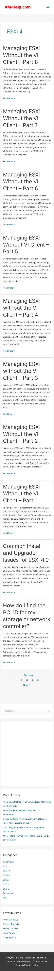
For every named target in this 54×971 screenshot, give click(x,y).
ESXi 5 (6, 889)
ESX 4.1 (6, 875)
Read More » (9, 98)
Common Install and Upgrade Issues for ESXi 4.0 (26, 553)
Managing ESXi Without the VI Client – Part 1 (21, 493)
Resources (8, 893)
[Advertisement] (27, 753)
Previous (27, 675)
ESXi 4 (6, 884)
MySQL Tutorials (10, 929)
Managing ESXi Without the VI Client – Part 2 (21, 434)
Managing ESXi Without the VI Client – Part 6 (21, 181)
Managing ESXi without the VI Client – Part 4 (21, 308)
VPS (5, 898)
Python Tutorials (10, 920)
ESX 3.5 (6, 871)
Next (27, 685)
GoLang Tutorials (11, 924)
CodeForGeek (9, 938)
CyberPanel (8, 862)
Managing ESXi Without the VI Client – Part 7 (21, 118)
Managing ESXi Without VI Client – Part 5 (26, 244)
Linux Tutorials (9, 933)
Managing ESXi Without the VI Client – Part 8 (21, 55)
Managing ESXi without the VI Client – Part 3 (21, 371)
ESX (5, 866)
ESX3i (5, 880)
